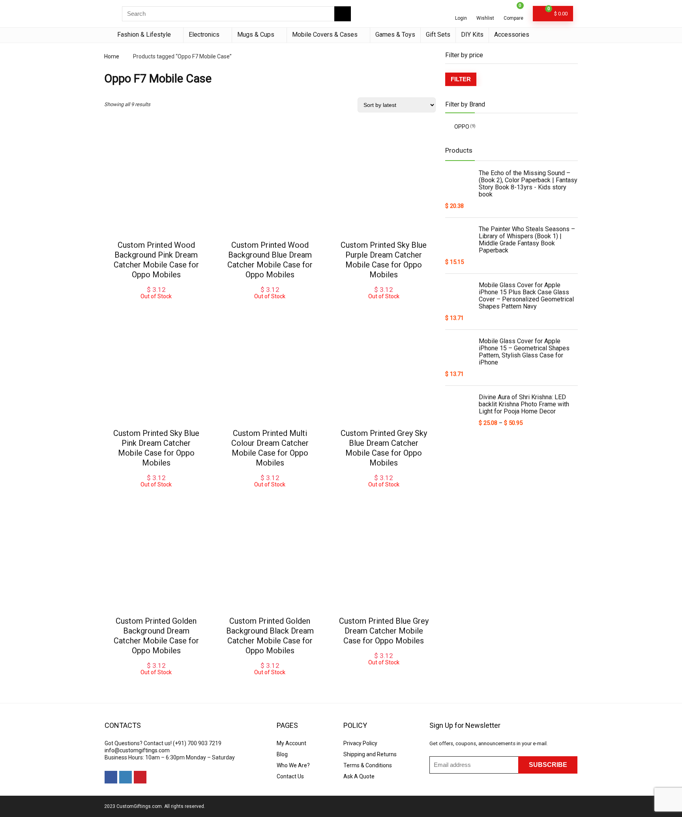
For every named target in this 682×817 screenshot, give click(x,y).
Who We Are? (293, 765)
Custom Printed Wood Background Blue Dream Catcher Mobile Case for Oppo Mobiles (270, 259)
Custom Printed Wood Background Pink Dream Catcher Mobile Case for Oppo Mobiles (156, 259)
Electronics (204, 34)
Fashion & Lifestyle (144, 34)
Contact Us (290, 776)
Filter (461, 79)
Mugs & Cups (255, 34)
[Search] (342, 13)
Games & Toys (395, 34)
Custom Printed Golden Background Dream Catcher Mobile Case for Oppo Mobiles (156, 635)
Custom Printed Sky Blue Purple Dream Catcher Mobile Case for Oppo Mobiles (384, 259)
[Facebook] (111, 777)
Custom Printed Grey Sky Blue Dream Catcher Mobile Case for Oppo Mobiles (384, 447)
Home (111, 56)
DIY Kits (472, 34)
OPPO (461, 126)
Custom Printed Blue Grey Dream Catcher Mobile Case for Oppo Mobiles (384, 630)
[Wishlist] (485, 10)
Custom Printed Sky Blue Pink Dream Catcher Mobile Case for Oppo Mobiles (156, 447)
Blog (282, 754)
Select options (156, 307)
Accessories (511, 34)
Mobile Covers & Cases (325, 34)
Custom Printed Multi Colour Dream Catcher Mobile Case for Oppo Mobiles (270, 447)
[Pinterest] (140, 777)
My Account (291, 743)
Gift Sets (438, 34)
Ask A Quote (359, 776)
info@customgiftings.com (137, 750)
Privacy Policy (360, 743)
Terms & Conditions (367, 765)
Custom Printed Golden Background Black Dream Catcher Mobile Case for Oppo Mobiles (270, 635)
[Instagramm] (125, 777)
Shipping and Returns (370, 754)
